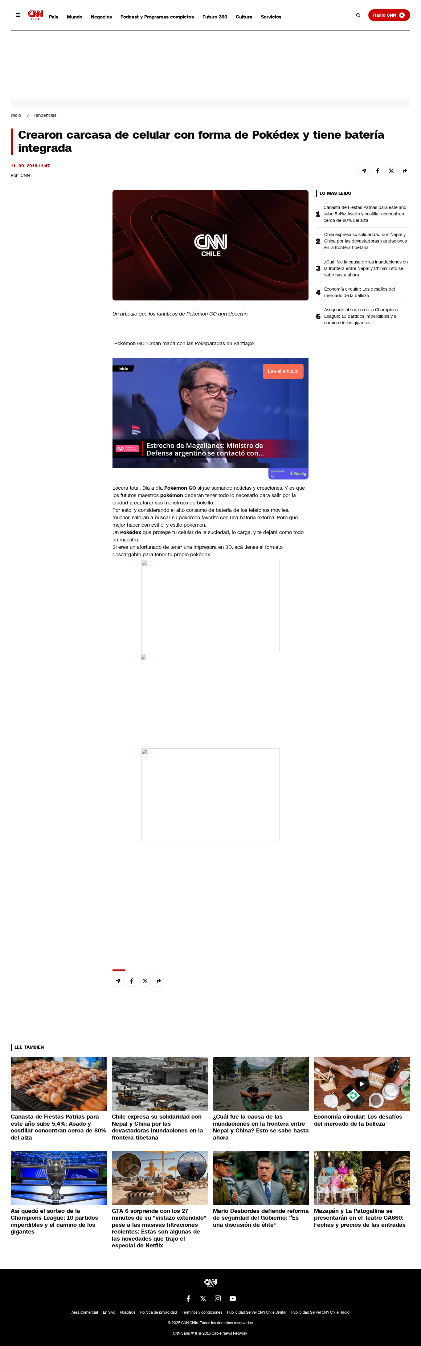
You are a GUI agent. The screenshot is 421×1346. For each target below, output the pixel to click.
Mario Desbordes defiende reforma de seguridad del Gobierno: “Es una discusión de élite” (261, 1218)
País (53, 17)
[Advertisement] (57, 543)
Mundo (74, 17)
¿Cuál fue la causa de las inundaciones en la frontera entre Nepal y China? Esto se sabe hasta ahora (366, 268)
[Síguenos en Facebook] (188, 1298)
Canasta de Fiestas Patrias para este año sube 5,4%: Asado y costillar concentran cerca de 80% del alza (365, 213)
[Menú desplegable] (18, 15)
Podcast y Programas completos (157, 17)
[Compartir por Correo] (364, 170)
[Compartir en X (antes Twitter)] (391, 170)
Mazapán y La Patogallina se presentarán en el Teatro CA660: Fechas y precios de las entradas (360, 1218)
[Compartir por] (404, 170)
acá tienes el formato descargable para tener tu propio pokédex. (197, 551)
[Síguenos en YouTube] (233, 1298)
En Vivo (109, 1312)
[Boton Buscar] (358, 15)
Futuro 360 (214, 17)
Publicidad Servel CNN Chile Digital (256, 1312)
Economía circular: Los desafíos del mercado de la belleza (359, 292)
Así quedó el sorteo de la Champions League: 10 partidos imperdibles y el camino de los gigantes (361, 316)
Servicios (271, 17)
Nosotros (127, 1312)
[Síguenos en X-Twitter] (203, 1298)
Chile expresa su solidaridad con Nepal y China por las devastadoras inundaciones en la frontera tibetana (365, 241)
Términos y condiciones (202, 1312)
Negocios (101, 17)
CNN (25, 175)
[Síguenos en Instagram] (218, 1298)
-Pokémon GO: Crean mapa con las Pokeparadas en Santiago (183, 343)
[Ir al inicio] (35, 15)
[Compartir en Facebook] (377, 170)
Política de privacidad (158, 1312)
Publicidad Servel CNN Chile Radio (320, 1312)
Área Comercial (85, 1312)
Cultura (244, 17)
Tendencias (45, 115)
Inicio (16, 115)
